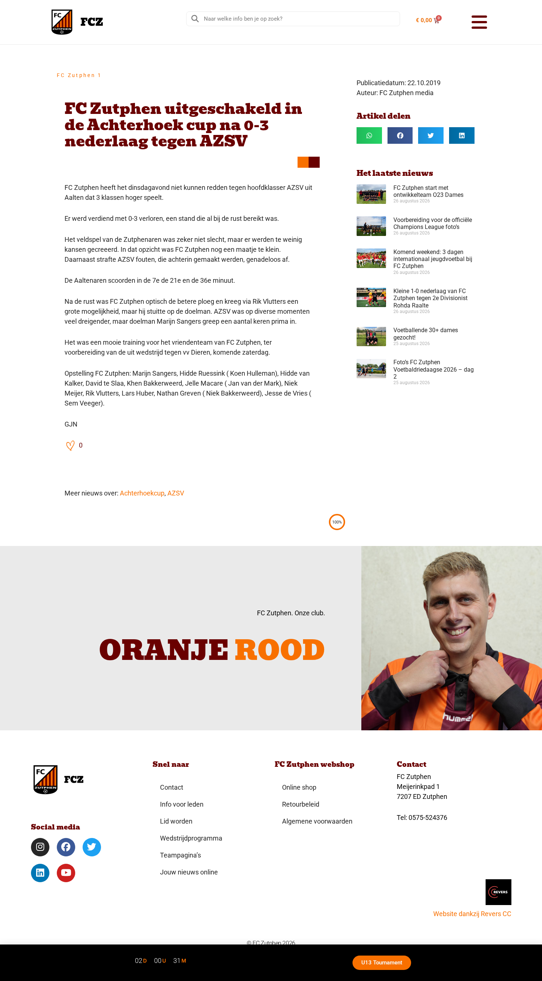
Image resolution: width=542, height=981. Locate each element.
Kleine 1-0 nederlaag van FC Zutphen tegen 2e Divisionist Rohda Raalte (430, 298)
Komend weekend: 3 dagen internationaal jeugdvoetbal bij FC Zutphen (432, 258)
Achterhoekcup (142, 493)
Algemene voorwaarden (317, 821)
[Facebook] (66, 847)
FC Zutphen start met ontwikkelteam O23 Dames (428, 191)
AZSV (175, 493)
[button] (470, 22)
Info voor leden (182, 804)
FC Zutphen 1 (79, 75)
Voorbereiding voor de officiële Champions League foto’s (432, 223)
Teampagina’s (180, 855)
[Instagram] (40, 847)
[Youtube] (66, 873)
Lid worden (176, 821)
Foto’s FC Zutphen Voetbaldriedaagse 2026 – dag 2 (433, 369)
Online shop (299, 787)
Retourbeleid (300, 804)
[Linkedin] (40, 873)
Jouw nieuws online (189, 872)
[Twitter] (92, 847)
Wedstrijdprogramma (191, 838)
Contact (171, 787)
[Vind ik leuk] (71, 445)
